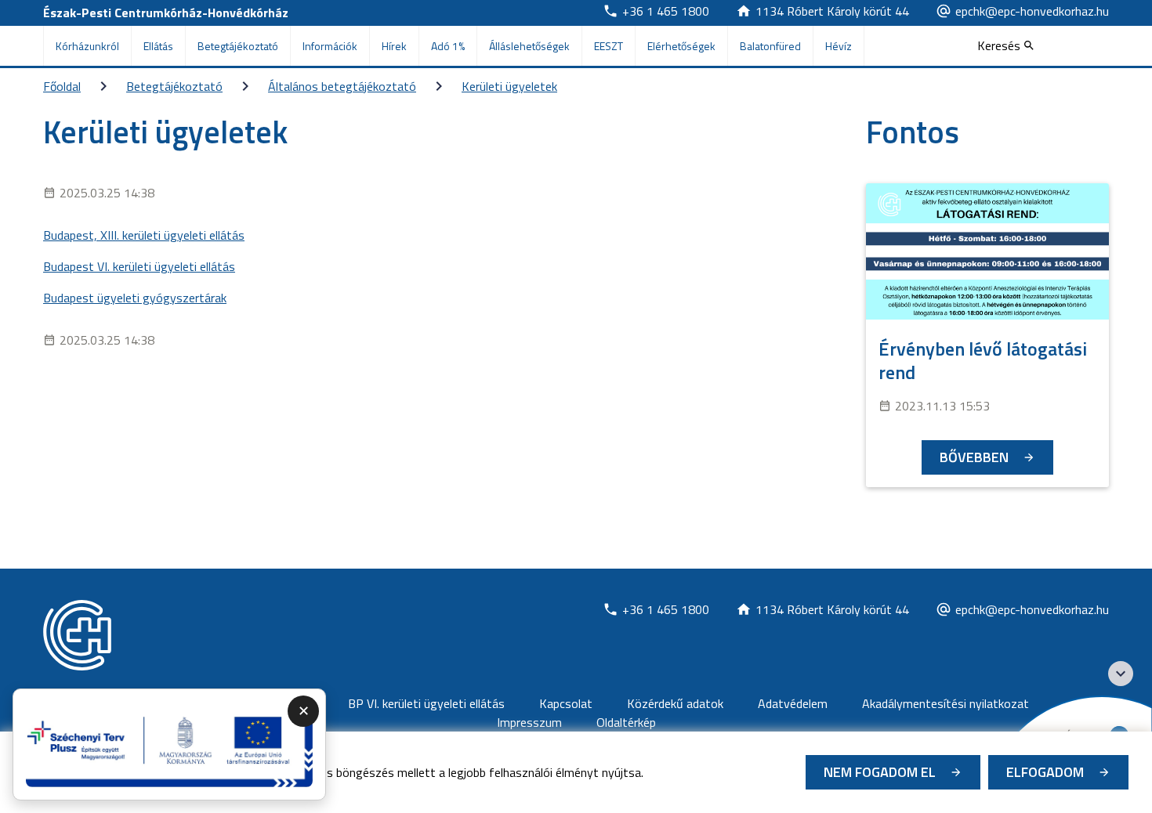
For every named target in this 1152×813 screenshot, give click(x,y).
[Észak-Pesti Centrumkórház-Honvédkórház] (77, 635)
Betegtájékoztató (174, 86)
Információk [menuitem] (329, 46)
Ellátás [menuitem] (158, 46)
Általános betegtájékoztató (342, 86)
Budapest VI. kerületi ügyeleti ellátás (139, 266)
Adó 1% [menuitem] (448, 46)
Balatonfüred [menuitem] (770, 46)
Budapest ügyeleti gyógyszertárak (134, 297)
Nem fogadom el (880, 771)
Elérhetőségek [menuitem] (681, 46)
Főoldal (62, 86)
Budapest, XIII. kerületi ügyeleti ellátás (144, 235)
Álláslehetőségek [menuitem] (529, 46)
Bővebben (974, 457)
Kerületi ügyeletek (509, 86)
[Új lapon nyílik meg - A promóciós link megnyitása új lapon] (169, 745)
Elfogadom (1045, 771)
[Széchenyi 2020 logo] (1120, 673)
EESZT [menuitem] (608, 46)
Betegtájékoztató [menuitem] (237, 46)
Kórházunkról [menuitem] (87, 46)
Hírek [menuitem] (394, 46)
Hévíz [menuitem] (838, 46)
